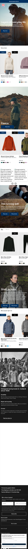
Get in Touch (4, 528)
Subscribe (14, 513)
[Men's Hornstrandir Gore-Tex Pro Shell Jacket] (9, 325)
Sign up (14, 544)
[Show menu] (25, 5)
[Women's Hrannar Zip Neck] (9, 143)
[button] (7, 175)
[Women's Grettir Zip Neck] (9, 62)
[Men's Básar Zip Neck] (9, 244)
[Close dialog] (25, 535)
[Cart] (22, 5)
